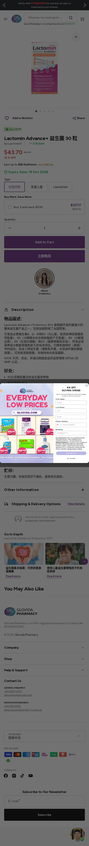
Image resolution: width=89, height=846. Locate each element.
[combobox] (59, 425)
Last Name (60, 407)
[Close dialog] (86, 385)
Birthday (59, 429)
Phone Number (62, 421)
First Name (60, 399)
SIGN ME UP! (71, 453)
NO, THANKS (71, 458)
